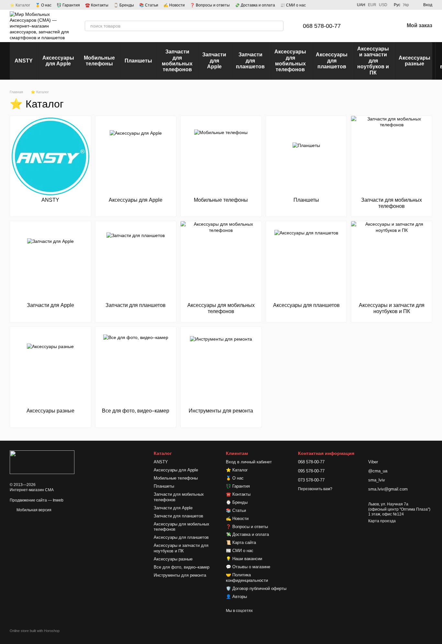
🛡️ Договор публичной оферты (256, 588)
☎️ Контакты (96, 5)
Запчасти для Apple (214, 60)
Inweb (58, 500)
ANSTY (24, 60)
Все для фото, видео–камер (181, 567)
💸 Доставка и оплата (255, 5)
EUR (372, 5)
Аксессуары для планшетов (332, 60)
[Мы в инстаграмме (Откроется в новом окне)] (338, 4)
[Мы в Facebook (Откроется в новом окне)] (323, 4)
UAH (361, 5)
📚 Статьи (148, 5)
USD (383, 5)
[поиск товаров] (278, 26)
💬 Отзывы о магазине (248, 566)
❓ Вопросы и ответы (210, 5)
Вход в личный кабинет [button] (249, 461)
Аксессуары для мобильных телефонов (290, 60)
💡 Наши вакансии (244, 558)
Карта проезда (382, 521)
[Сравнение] (365, 26)
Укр (406, 5)
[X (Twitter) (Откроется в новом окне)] (346, 4)
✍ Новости (174, 5)
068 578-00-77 (322, 26)
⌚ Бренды (124, 5)
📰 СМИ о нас (293, 5)
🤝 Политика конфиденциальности (247, 577)
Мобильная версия (33, 510)
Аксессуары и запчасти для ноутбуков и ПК (373, 60)
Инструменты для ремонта (180, 575)
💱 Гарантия (68, 5)
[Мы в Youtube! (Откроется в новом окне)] (331, 4)
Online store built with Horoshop (35, 631)
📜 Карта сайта (241, 542)
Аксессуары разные (414, 60)
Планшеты (138, 60)
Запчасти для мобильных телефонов (177, 60)
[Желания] (382, 26)
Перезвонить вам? (315, 489)
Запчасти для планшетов (250, 60)
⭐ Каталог (20, 5)
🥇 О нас (43, 5)
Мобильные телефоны (99, 60)
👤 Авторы (236, 596)
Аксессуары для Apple (58, 60)
